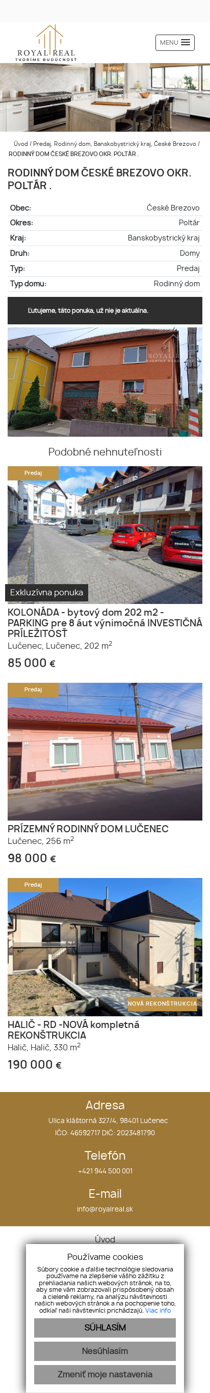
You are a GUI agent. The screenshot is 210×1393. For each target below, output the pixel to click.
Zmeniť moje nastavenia (105, 1375)
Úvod (20, 144)
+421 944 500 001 (105, 1171)
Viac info (158, 1311)
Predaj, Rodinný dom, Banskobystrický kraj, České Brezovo (115, 144)
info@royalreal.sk (105, 1209)
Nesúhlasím (105, 1351)
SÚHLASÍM (105, 1328)
